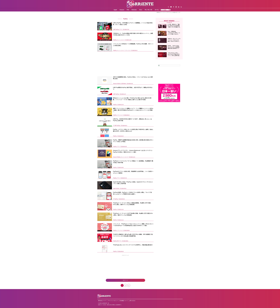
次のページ (125, 280)
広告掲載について (124, 300)
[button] (169, 10)
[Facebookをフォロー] (173, 7)
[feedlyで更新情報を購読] (179, 7)
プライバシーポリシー (113, 300)
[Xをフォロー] (168, 7)
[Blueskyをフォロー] (171, 7)
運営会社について (102, 300)
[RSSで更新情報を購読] (181, 7)
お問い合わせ (132, 300)
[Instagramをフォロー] (176, 7)
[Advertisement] (125, 64)
